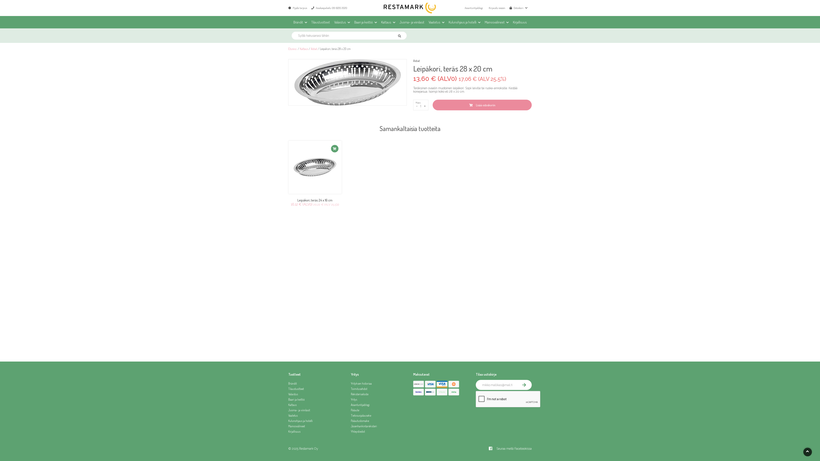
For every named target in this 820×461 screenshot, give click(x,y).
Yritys (354, 399)
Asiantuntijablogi (474, 8)
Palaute (355, 410)
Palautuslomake (360, 421)
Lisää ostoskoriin (485, 105)
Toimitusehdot (359, 389)
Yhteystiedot (358, 431)
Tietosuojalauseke (361, 415)
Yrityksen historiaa (361, 383)
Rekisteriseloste (359, 394)
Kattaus (304, 49)
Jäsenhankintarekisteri (364, 426)
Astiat (314, 49)
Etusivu (292, 49)
